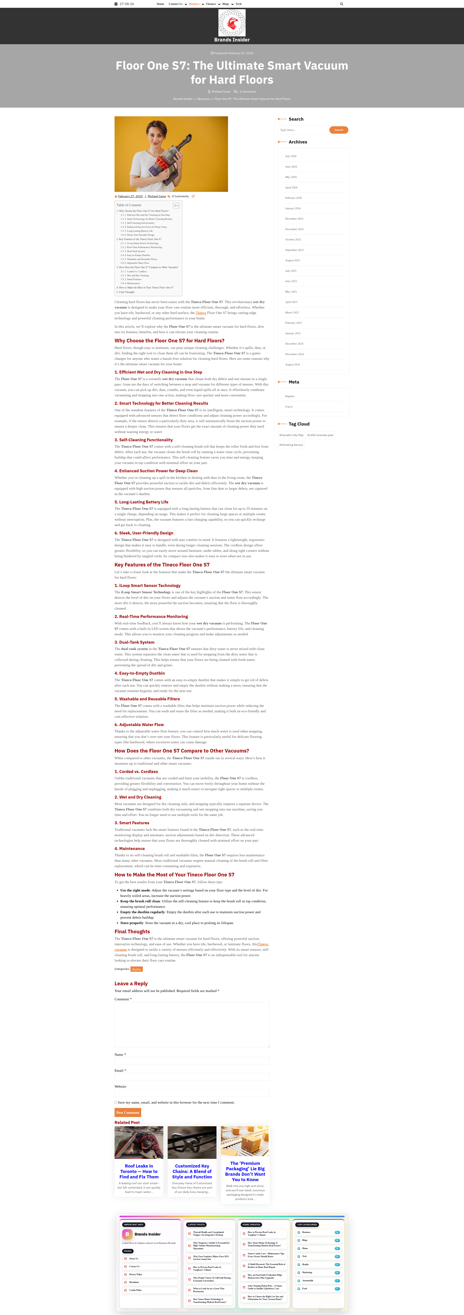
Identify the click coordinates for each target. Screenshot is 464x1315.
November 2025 (294, 229)
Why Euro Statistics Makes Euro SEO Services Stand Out (211, 1258)
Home (160, 3)
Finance (211, 3)
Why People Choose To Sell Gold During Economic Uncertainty (212, 1279)
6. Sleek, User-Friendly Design (139, 235)
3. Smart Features (133, 279)
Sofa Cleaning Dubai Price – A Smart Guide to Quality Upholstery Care (265, 1287)
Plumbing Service (292, 445)
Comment (123, 999)
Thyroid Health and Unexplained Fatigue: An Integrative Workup (208, 1233)
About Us (133, 1258)
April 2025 (291, 302)
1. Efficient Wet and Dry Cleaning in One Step (147, 215)
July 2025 (291, 270)
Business (194, 3)
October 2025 (293, 239)
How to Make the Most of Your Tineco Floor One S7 (146, 287)
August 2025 (292, 260)
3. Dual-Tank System (135, 251)
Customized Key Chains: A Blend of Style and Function (192, 1171)
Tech (239, 3)
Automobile (307, 1280)
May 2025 (291, 291)
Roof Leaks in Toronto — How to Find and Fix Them (139, 1171)
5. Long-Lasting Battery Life (139, 231)
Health (305, 1264)
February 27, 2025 (130, 196)
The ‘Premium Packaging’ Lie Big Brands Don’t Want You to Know (245, 1171)
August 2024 (292, 364)
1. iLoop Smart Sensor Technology (142, 243)
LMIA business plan (321, 435)
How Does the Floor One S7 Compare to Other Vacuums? (148, 267)
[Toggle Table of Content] (174, 206)
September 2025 (294, 250)
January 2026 (293, 208)
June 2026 (291, 166)
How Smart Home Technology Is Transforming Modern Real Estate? (209, 1300)
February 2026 (293, 197)
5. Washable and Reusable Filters (141, 259)
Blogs (225, 3)
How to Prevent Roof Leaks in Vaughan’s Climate (207, 1268)
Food (304, 1288)
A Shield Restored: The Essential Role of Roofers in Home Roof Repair (266, 1265)
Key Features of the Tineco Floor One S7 (140, 239)
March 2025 (292, 312)
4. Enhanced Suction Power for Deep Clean (146, 227)
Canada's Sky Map (292, 435)
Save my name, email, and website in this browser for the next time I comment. (176, 1102)
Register (290, 396)
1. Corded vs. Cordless (136, 271)
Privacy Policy (135, 1274)
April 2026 (291, 187)
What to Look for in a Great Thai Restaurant (208, 1290)
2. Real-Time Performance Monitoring (143, 247)
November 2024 (294, 354)
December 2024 (294, 343)
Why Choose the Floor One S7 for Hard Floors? (144, 210)
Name (120, 1054)
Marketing (307, 1272)
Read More (137, 1142)
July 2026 (291, 156)
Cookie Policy (135, 1290)
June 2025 (291, 281)
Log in (289, 406)
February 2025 (293, 322)
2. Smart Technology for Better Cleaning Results (148, 219)
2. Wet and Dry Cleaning (137, 275)
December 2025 (294, 218)
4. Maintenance (132, 283)
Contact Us (176, 3)
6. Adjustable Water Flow (137, 263)
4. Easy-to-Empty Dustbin (137, 255)
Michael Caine (157, 196)
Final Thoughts (127, 292)
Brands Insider (232, 39)
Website (120, 1086)
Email (120, 1070)
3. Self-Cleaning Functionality (140, 223)
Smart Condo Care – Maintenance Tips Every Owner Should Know (266, 1255)
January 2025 (293, 333)
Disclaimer (134, 1282)
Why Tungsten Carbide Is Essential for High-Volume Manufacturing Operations (211, 1246)
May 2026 (291, 177)
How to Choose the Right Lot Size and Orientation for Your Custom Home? (265, 1298)
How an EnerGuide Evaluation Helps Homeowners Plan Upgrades (265, 1276)
